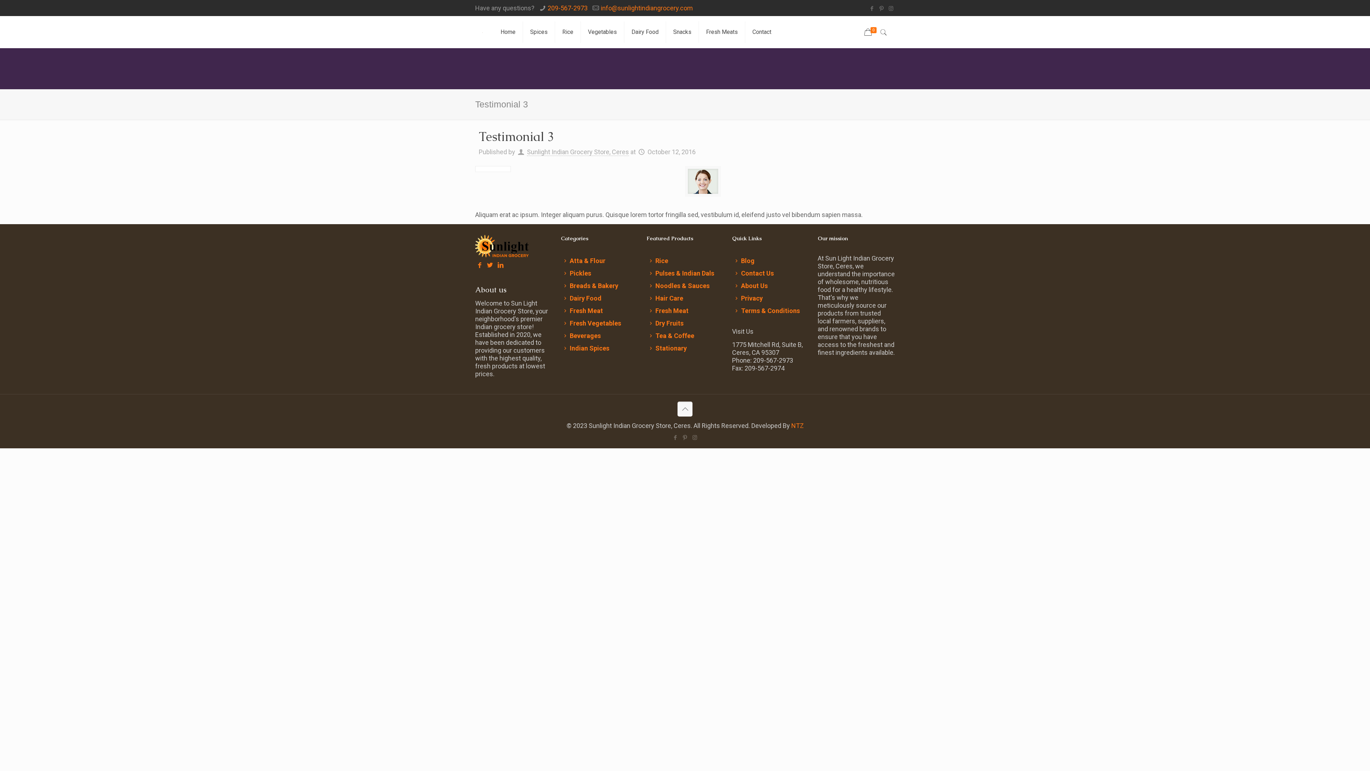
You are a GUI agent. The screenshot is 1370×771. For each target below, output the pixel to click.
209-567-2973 (568, 8)
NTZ (797, 425)
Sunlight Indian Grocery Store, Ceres (578, 152)
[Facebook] (872, 8)
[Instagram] (891, 8)
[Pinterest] (881, 8)
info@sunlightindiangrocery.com (647, 8)
